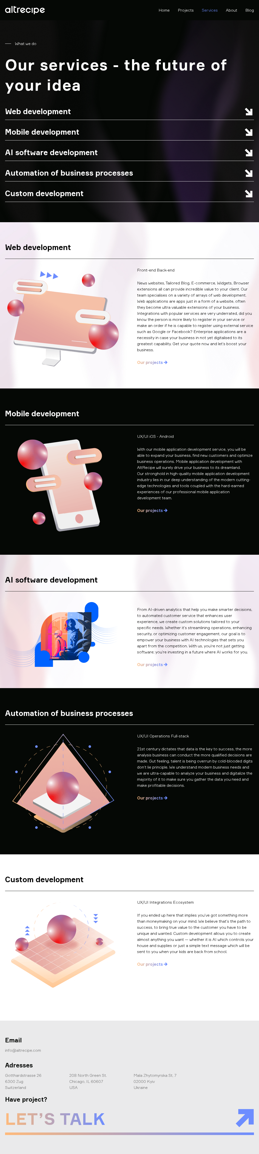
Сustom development (44, 193)
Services (210, 10)
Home (164, 10)
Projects (186, 10)
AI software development (51, 152)
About (231, 10)
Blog (249, 10)
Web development (38, 111)
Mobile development (42, 131)
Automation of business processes (69, 172)
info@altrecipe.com (23, 1050)
